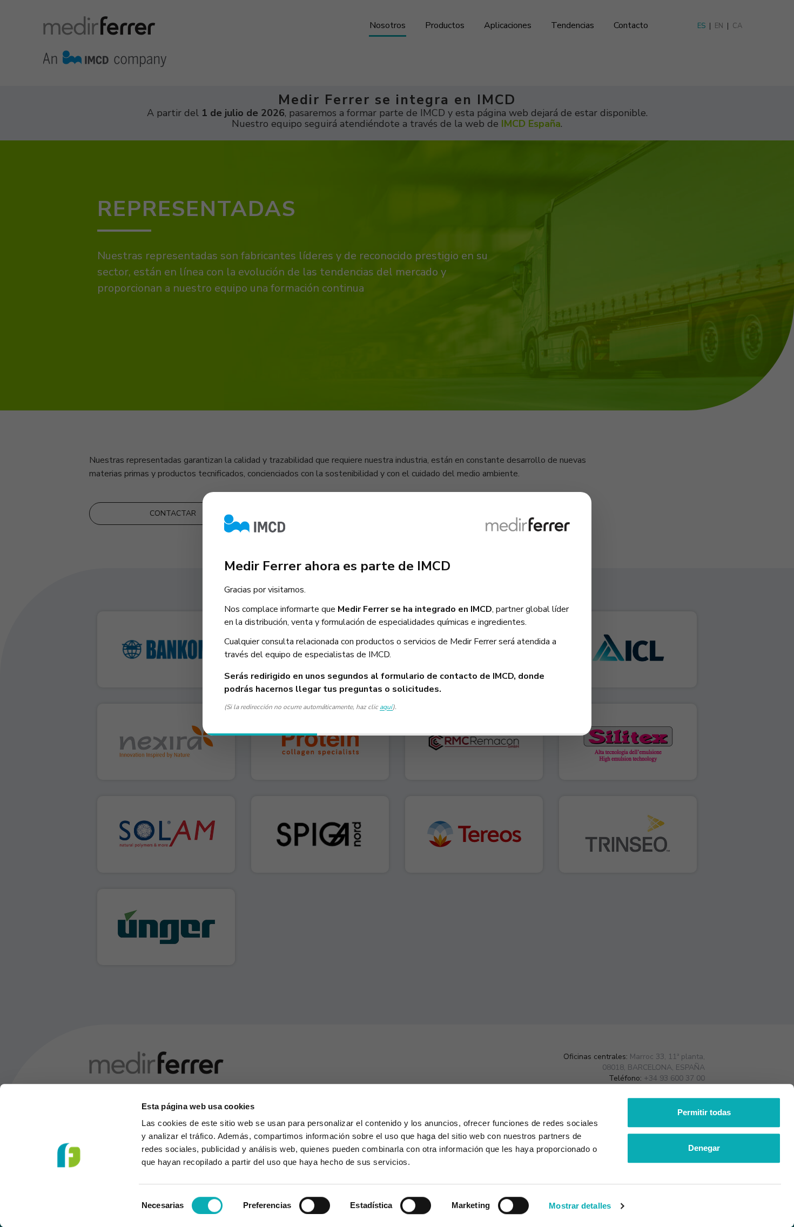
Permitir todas (704, 1112)
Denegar (704, 1147)
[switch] (314, 1205)
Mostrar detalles (580, 1205)
